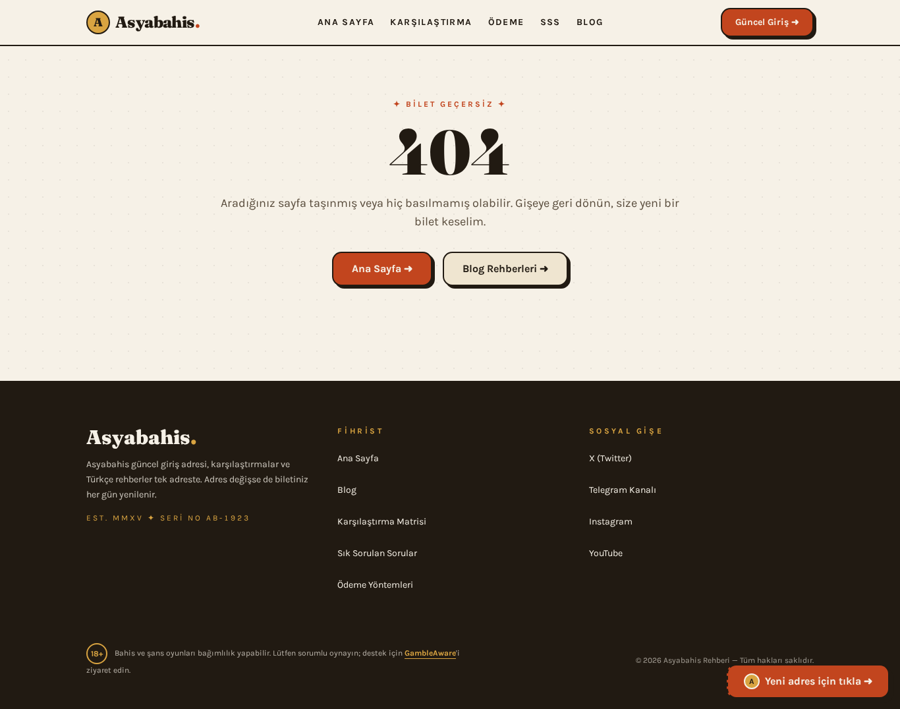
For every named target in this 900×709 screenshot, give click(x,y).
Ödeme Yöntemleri (375, 584)
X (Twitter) (610, 458)
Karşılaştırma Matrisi (381, 521)
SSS (550, 22)
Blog (590, 22)
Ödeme (506, 22)
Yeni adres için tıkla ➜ (810, 677)
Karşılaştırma (431, 22)
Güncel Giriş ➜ (767, 22)
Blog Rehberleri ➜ (505, 268)
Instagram (611, 521)
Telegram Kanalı (622, 490)
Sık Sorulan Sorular (377, 553)
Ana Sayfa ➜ (382, 268)
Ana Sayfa (346, 22)
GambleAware (430, 653)
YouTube (606, 553)
